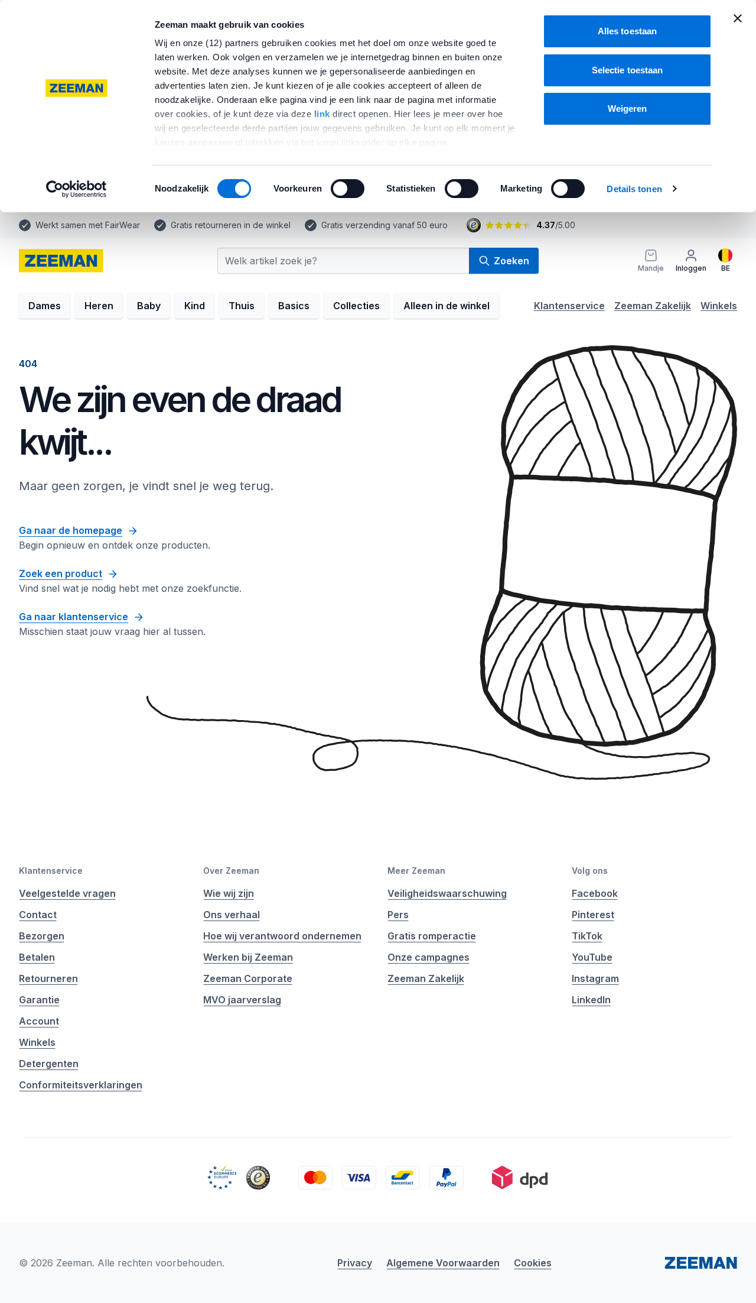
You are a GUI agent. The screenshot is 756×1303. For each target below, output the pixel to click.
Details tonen (634, 189)
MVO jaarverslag (242, 1000)
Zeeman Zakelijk (652, 306)
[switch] (347, 188)
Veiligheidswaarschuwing (447, 893)
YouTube (592, 957)
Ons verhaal (231, 914)
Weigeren (627, 108)
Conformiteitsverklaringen (80, 1085)
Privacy (354, 1263)
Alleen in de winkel (446, 306)
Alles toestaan (627, 31)
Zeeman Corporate (247, 978)
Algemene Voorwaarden (443, 1263)
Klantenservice (569, 306)
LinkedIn (591, 1000)
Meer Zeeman (416, 871)
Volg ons (590, 871)
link (323, 114)
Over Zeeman (231, 871)
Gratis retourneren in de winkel (231, 225)
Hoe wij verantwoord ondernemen (282, 936)
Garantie (39, 1000)
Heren (98, 306)
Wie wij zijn (228, 893)
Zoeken (511, 261)
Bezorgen (41, 936)
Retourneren (48, 978)
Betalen (37, 957)
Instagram (595, 978)
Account (39, 1021)
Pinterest (593, 914)
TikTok (587, 936)
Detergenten (49, 1063)
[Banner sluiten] (738, 18)
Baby (149, 306)
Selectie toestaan (627, 70)
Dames (44, 306)
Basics (293, 306)
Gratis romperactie (431, 936)
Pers (398, 914)
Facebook (595, 893)
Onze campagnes (428, 957)
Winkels (718, 306)
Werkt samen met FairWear (87, 225)
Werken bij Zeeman (248, 957)
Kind (194, 306)
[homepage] (61, 261)
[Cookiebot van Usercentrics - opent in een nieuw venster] (76, 189)
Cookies (533, 1263)
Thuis (242, 306)
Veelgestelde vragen (67, 893)
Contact (38, 914)
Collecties (356, 306)
